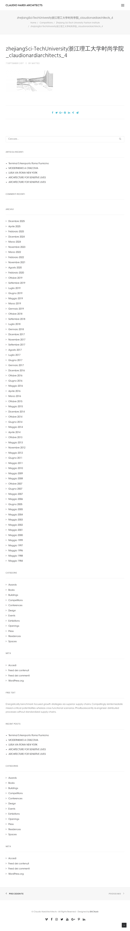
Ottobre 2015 (15, 402)
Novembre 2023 (16, 247)
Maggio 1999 (15, 540)
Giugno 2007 (15, 489)
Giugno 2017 (15, 360)
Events (11, 616)
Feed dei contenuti (18, 671)
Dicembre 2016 (16, 371)
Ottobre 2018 (15, 314)
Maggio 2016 (15, 386)
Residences (14, 636)
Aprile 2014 (14, 432)
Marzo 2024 (14, 242)
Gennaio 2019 (16, 309)
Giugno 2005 (15, 505)
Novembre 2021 (16, 263)
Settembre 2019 (16, 283)
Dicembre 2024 (16, 237)
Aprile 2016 (14, 391)
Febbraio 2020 (16, 273)
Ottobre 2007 (15, 484)
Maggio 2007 (15, 494)
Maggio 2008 (15, 479)
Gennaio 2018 (16, 330)
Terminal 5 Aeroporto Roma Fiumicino (29, 164)
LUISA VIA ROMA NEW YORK (23, 173)
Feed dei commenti (19, 676)
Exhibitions (14, 621)
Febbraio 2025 (16, 232)
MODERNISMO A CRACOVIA (23, 168)
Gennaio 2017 (16, 365)
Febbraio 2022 (16, 257)
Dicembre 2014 (16, 412)
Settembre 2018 (16, 319)
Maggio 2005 (15, 510)
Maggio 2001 (15, 530)
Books (11, 590)
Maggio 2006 (15, 499)
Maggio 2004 (15, 515)
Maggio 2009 (15, 474)
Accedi (12, 666)
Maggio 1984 (15, 561)
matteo (36, 63)
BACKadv (94, 912)
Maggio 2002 (15, 525)
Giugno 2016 (15, 381)
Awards (12, 585)
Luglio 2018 (14, 324)
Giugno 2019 (15, 293)
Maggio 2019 (15, 299)
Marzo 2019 (14, 304)
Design (12, 611)
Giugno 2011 (15, 458)
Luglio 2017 (14, 355)
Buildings (13, 595)
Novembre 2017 (16, 340)
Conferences (15, 606)
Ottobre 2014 (15, 417)
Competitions (46, 23)
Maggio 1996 (15, 551)
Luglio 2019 (14, 288)
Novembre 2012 (16, 448)
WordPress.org (16, 681)
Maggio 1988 (15, 556)
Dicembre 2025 (16, 221)
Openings (13, 626)
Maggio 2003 (15, 520)
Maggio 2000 (15, 535)
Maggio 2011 (15, 463)
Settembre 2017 (16, 345)
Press (11, 631)
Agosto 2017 (15, 350)
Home (33, 23)
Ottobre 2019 (15, 278)
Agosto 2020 (15, 268)
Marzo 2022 (14, 252)
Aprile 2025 (14, 227)
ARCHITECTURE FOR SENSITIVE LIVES (27, 178)
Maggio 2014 (15, 427)
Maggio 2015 (15, 407)
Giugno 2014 (15, 422)
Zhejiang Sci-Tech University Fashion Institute (78, 23)
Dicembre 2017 (16, 335)
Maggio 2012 (15, 453)
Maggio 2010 (15, 468)
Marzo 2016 (14, 396)
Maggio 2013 (15, 443)
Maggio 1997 (15, 546)
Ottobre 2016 (15, 376)
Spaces (12, 642)
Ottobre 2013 (15, 438)
